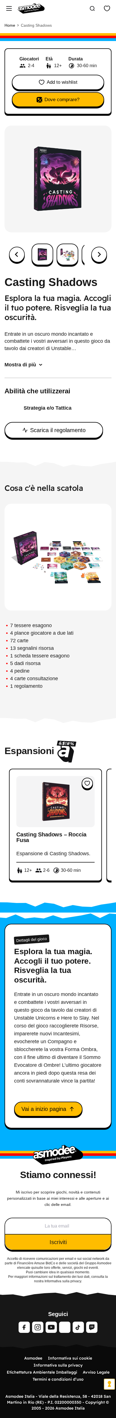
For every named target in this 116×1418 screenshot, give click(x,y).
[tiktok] (78, 1327)
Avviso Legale (96, 1372)
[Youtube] (51, 1327)
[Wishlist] (107, 8)
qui (33, 1268)
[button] (42, 254)
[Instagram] (37, 1327)
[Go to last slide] (17, 254)
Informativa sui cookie (70, 1358)
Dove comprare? (61, 99)
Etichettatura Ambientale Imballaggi (42, 1372)
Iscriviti (58, 1242)
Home (10, 25)
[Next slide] (99, 254)
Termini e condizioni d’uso (58, 1379)
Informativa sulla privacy (58, 1365)
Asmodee (33, 1358)
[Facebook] (24, 1327)
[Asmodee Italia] (31, 8)
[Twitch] (91, 1327)
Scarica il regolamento (58, 430)
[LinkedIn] (64, 1327)
